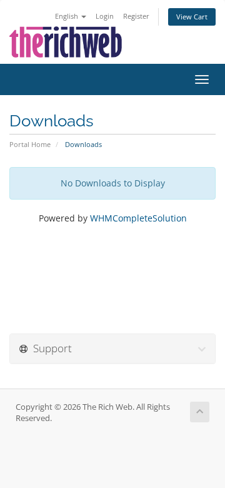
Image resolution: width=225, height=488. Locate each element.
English (67, 16)
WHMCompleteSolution (138, 218)
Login (105, 16)
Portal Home (30, 144)
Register (136, 16)
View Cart (192, 16)
